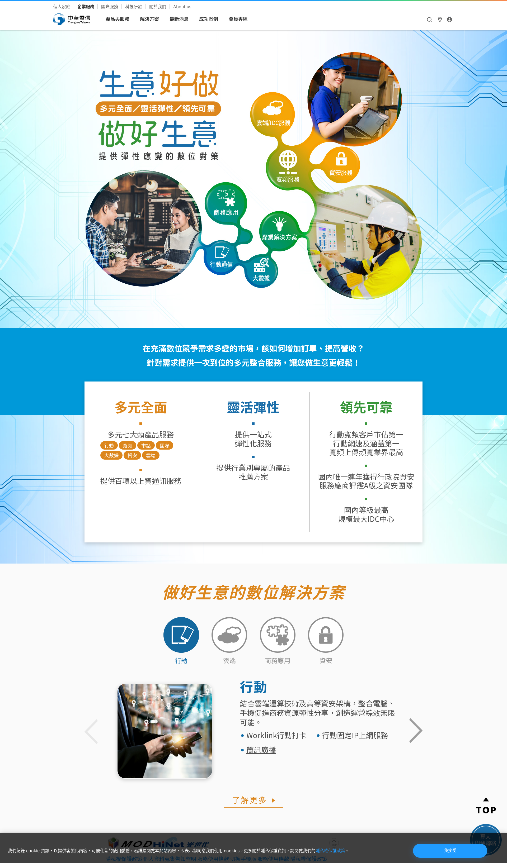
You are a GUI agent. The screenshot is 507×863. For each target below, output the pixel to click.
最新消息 (179, 19)
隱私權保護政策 (330, 850)
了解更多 (249, 799)
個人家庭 (62, 6)
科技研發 (134, 6)
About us (182, 6)
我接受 (450, 850)
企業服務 (86, 6)
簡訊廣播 (261, 749)
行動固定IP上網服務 (355, 735)
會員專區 (238, 19)
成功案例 (208, 19)
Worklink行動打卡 (276, 735)
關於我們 (158, 6)
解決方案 (149, 19)
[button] (415, 731)
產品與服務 (117, 19)
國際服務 (110, 6)
